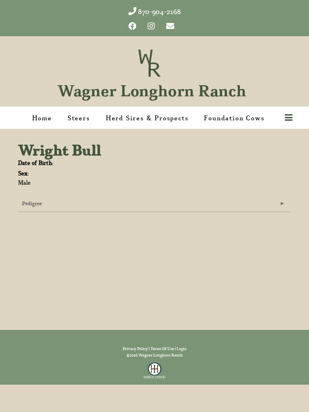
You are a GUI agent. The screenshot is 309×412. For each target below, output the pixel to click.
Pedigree (32, 203)
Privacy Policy (135, 349)
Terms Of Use (162, 349)
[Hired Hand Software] (155, 369)
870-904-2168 (158, 11)
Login (182, 349)
